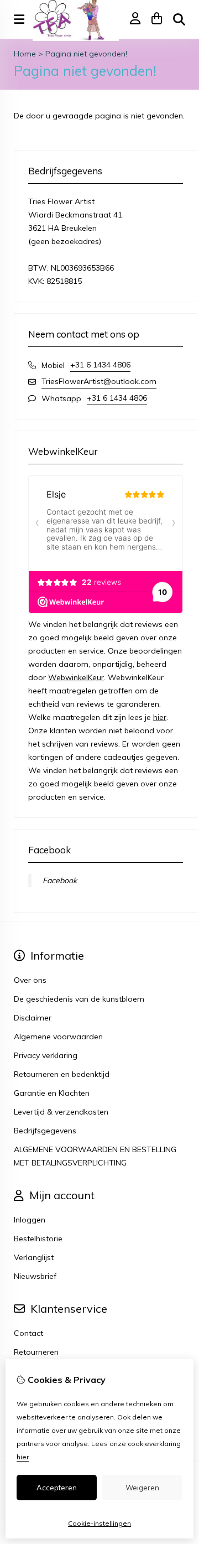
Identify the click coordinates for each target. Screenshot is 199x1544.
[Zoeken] (179, 19)
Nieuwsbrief (35, 1276)
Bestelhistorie (38, 1239)
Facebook (60, 880)
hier (159, 717)
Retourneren (36, 1352)
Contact (28, 1333)
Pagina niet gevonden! (86, 54)
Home (25, 54)
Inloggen (29, 1220)
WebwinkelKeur (76, 677)
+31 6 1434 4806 (100, 365)
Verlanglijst (34, 1257)
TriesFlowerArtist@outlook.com (98, 381)
